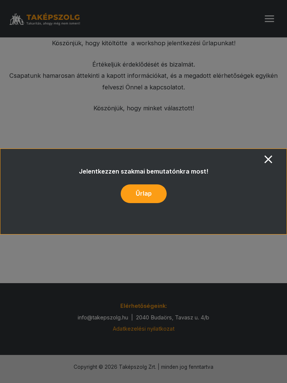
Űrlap (144, 193)
